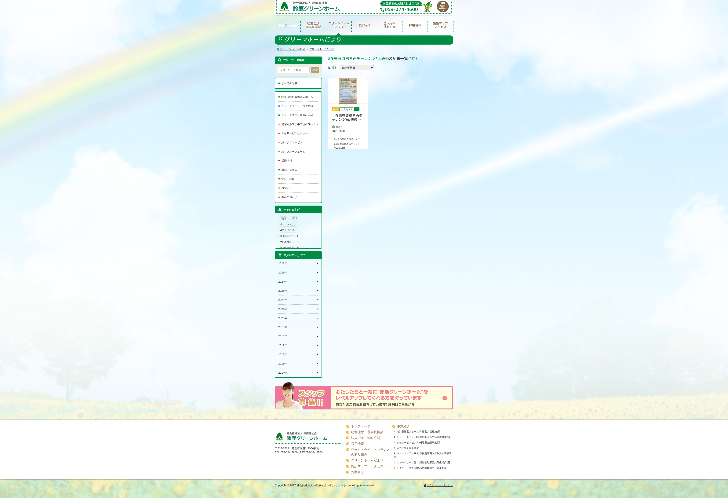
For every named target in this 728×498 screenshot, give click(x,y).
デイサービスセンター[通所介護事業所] (418, 442)
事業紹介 (364, 25)
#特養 (283, 218)
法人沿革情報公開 (390, 25)
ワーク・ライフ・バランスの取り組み (370, 452)
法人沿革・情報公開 (365, 438)
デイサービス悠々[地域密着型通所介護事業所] (422, 468)
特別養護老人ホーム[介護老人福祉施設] (418, 431)
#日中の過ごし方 (289, 248)
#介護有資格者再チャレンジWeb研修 (347, 146)
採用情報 (415, 25)
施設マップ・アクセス (367, 466)
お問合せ (357, 472)
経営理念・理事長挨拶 (367, 432)
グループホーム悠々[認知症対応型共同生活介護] (423, 462)
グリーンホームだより (338, 25)
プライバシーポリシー (440, 485)
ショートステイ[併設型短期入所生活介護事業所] (423, 437)
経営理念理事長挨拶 (313, 25)
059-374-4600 (289, 452)
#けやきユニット (289, 236)
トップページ (288, 25)
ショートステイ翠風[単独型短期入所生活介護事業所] (422, 455)
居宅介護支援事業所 (408, 447)
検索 (315, 69)
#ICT (294, 218)
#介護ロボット (288, 242)
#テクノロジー (288, 230)
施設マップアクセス (440, 25)
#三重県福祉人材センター (347, 138)
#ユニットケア (288, 224)
